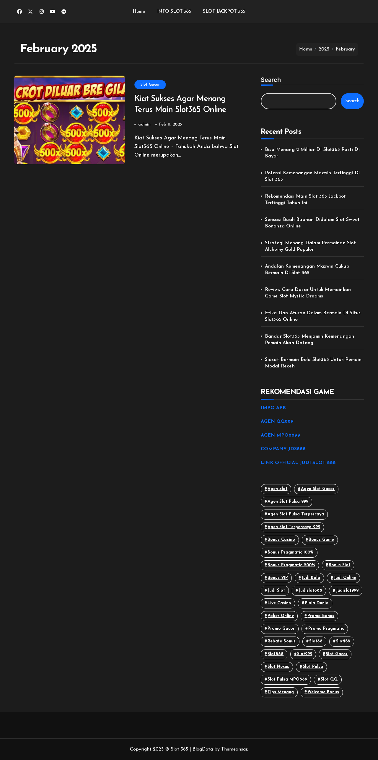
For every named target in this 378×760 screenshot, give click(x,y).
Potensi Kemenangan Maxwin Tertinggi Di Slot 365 (312, 176)
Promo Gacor (281, 628)
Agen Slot (277, 489)
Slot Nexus (278, 667)
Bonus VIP (278, 578)
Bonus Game (321, 540)
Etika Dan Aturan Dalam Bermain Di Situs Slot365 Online (313, 316)
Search (271, 79)
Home (139, 11)
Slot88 (315, 641)
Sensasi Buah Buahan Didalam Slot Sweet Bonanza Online (312, 223)
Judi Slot (276, 590)
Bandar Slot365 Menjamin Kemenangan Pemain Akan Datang (309, 339)
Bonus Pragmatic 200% (291, 565)
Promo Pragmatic (326, 628)
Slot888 (276, 654)
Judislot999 (347, 590)
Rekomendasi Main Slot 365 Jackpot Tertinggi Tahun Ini (305, 199)
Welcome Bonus (323, 692)
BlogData (203, 749)
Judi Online (345, 578)
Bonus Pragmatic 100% (291, 552)
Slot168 (343, 641)
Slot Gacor (150, 85)
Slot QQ (329, 679)
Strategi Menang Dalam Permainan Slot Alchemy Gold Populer (310, 246)
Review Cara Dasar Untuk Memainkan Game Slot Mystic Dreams (308, 293)
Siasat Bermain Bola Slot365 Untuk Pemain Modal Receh (313, 363)
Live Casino (279, 603)
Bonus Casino (281, 540)
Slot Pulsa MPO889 (287, 679)
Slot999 (304, 654)
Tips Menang (281, 692)
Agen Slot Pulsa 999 (288, 501)
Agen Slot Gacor (318, 489)
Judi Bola (311, 578)
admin (144, 124)
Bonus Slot (339, 565)
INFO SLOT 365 (174, 11)
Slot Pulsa (313, 667)
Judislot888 (310, 590)
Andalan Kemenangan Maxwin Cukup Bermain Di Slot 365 (307, 269)
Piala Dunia (316, 603)
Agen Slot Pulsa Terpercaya (296, 514)
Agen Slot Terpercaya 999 (294, 527)
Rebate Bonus (282, 641)
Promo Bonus (320, 616)
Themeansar (234, 749)
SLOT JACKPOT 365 (224, 11)
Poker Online (281, 616)
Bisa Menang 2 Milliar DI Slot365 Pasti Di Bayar (312, 153)
